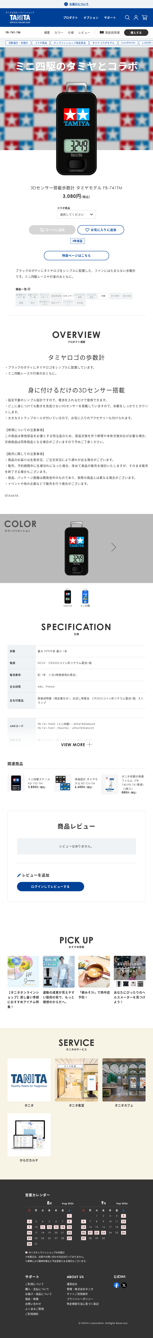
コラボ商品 (41, 42)
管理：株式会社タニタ (80, 1289)
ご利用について (34, 1284)
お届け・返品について (38, 1293)
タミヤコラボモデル (103, 42)
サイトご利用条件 (77, 1293)
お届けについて (79, 4)
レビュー (84, 32)
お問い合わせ (33, 1303)
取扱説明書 (112, 32)
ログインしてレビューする (50, 886)
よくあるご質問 (34, 1308)
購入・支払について (37, 1289)
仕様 (71, 32)
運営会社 (72, 1284)
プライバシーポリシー (80, 1298)
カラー (58, 32)
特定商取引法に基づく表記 (83, 1303)
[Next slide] (114, 547)
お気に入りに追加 (103, 230)
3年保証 (77, 241)
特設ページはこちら (76, 255)
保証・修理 (31, 1298)
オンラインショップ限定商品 (70, 42)
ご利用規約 (31, 1313)
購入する (136, 32)
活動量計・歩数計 (18, 42)
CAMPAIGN (128, 42)
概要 (47, 32)
